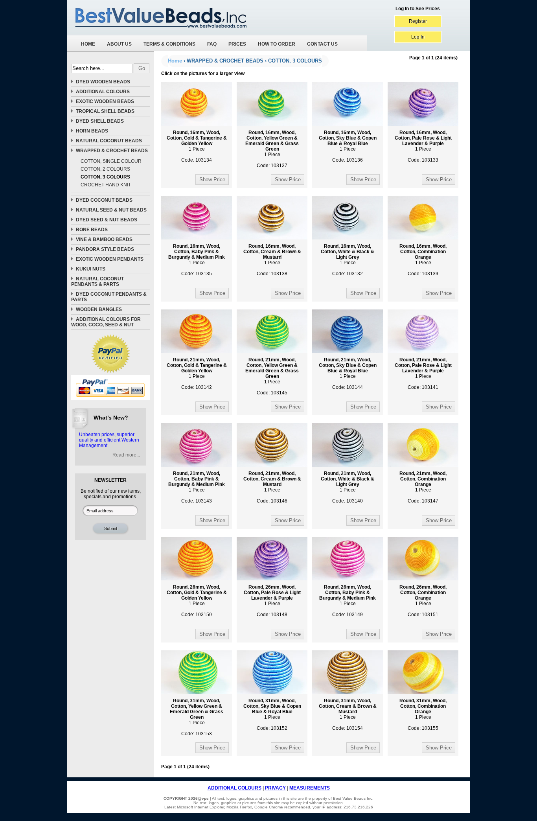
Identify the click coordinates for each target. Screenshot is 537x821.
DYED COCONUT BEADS (104, 200)
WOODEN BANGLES (99, 309)
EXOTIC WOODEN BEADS (105, 101)
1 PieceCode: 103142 (197, 373)
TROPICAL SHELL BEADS (105, 111)
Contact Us (322, 44)
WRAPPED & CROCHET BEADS (112, 150)
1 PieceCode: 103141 (423, 373)
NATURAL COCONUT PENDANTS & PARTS (97, 281)
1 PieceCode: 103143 (196, 487)
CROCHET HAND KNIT (106, 185)
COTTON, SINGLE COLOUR (111, 161)
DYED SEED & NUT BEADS (106, 220)
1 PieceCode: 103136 (348, 146)
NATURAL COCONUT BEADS (109, 141)
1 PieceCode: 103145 (272, 376)
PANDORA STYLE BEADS (105, 249)
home (88, 44)
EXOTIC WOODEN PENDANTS (109, 259)
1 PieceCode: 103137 (272, 149)
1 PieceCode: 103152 (272, 714)
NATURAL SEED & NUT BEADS (111, 210)
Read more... (126, 455)
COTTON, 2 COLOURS (105, 169)
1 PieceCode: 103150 (197, 600)
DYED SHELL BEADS (100, 121)
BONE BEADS (92, 229)
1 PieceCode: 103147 (423, 487)
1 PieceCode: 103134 (197, 146)
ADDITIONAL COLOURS (103, 91)
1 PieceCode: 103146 (272, 487)
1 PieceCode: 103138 (272, 259)
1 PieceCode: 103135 (196, 259)
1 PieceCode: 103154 (348, 714)
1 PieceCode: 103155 (423, 714)
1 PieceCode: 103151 (423, 600)
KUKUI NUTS (90, 269)
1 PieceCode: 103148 (272, 600)
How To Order (276, 44)
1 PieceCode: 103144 (348, 373)
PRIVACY (275, 788)
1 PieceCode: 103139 (423, 259)
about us (119, 44)
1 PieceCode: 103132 (347, 259)
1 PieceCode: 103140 (347, 487)
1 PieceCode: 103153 (196, 717)
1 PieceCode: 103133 (423, 146)
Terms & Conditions (169, 44)
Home (175, 61)
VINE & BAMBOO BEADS (104, 239)
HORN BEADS (92, 131)
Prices (237, 44)
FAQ (212, 44)
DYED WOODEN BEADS (103, 82)
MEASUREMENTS (309, 788)
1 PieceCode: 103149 (347, 600)
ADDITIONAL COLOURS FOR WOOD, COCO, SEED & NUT (106, 322)
